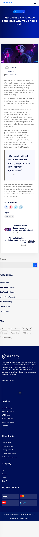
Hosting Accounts (8, 450)
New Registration (7, 446)
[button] (20, 393)
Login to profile (6, 442)
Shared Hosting (7, 408)
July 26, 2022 (11, 71)
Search (3, 259)
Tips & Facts (5, 306)
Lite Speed (27, 329)
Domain (4, 329)
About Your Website (8, 297)
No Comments (11, 75)
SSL (3, 429)
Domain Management (9, 453)
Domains (5, 425)
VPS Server (27, 333)
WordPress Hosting (8, 411)
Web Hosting (6, 337)
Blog (3, 470)
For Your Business (7, 287)
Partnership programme (10, 457)
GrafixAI (4, 481)
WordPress (4, 282)
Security (4, 333)
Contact (4, 474)
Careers (4, 477)
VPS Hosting (6, 415)
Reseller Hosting (7, 418)
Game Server (15, 329)
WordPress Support (8, 422)
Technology (9, 216)
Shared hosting (19, 12)
